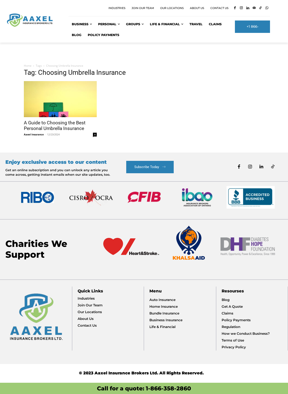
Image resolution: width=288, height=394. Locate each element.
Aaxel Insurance (34, 134)
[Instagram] (241, 8)
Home (28, 66)
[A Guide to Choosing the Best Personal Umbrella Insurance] (60, 99)
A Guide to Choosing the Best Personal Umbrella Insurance (55, 125)
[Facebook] (235, 8)
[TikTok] (260, 8)
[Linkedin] (247, 8)
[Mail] (254, 8)
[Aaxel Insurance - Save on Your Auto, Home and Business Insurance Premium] (32, 20)
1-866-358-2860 (168, 388)
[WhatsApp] (267, 8)
